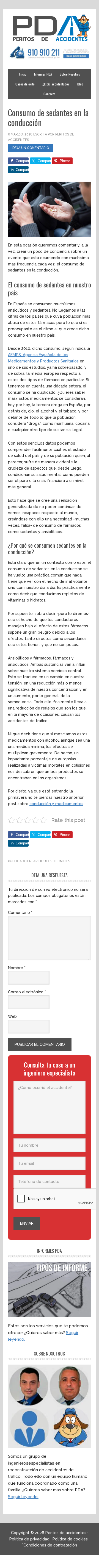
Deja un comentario (30, 148)
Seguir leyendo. (23, 1496)
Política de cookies (70, 1539)
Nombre (17, 968)
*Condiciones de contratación (49, 1545)
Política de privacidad (29, 1539)
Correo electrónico (27, 992)
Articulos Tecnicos (51, 861)
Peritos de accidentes (49, 28)
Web (12, 1016)
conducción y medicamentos (56, 804)
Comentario (20, 912)
